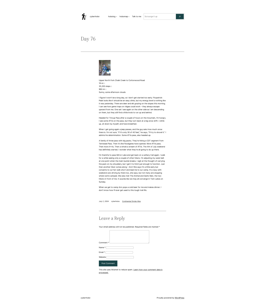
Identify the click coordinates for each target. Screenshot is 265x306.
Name (102, 247)
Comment (104, 243)
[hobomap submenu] (128, 16)
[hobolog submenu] (116, 16)
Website (102, 257)
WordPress (179, 298)
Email (102, 252)
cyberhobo (94, 16)
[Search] (180, 16)
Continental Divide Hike (131, 201)
